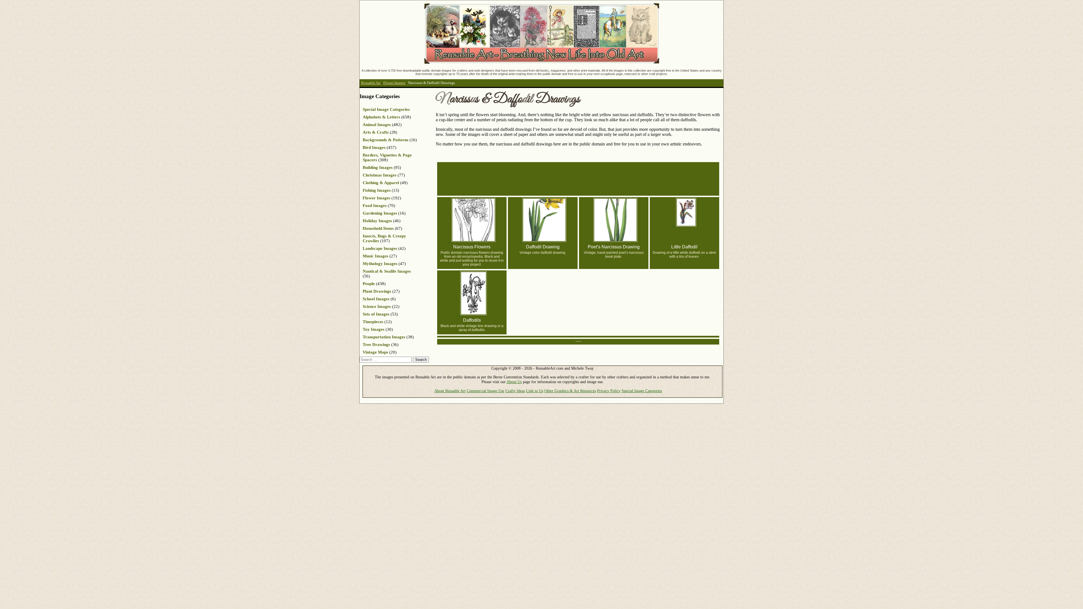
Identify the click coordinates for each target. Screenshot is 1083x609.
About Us (514, 381)
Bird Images (374, 147)
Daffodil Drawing (543, 246)
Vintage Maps (375, 352)
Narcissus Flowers (471, 246)
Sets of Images (376, 314)
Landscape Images (380, 248)
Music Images (375, 256)
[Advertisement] (580, 178)
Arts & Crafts (376, 132)
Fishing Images (377, 190)
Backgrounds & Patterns (385, 140)
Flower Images (394, 83)
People (369, 283)
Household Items (378, 228)
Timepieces (373, 321)
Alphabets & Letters (381, 117)
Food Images (375, 205)
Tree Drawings (376, 344)
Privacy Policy (608, 391)
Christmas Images (380, 175)
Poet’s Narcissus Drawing (614, 246)
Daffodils (472, 320)
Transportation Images (384, 337)
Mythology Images (380, 263)
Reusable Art (370, 83)
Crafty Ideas (515, 391)
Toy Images (373, 329)
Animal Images (377, 124)
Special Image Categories (386, 109)
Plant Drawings (377, 291)
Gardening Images (380, 213)
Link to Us (534, 391)
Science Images (377, 306)
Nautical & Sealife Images (387, 271)
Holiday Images (377, 221)
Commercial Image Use (485, 391)
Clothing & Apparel (381, 182)
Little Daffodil (684, 246)
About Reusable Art (450, 391)
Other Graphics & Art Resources (570, 391)
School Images (376, 299)
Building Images (378, 167)
